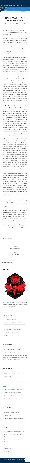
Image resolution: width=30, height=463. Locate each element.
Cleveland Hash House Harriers (11, 412)
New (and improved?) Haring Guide (12, 349)
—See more (5, 335)
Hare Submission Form (9, 352)
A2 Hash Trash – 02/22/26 (10, 319)
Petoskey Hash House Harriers (11, 399)
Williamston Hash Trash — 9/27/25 (12, 323)
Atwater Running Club (9, 431)
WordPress (20, 459)
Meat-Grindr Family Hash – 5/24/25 (12, 329)
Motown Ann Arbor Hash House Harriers (13, 5)
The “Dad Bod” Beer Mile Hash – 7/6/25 (13, 326)
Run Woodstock (8, 448)
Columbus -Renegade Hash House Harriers (14, 418)
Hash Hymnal (7, 376)
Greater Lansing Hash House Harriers (13, 392)
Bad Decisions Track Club (10, 434)
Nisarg (15, 461)
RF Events (6, 445)
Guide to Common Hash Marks (11, 373)
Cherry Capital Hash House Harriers (13, 395)
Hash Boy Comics (8, 451)
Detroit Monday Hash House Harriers (13, 389)
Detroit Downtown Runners (11, 440)
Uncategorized (8, 238)
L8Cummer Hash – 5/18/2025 (11, 332)
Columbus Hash (8, 415)
